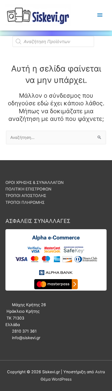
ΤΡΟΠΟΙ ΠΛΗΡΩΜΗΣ (25, 202)
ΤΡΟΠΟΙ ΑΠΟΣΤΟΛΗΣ (25, 195)
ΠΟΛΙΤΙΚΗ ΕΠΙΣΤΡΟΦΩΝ (28, 189)
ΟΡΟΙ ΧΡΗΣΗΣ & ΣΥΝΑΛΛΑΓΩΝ (34, 182)
